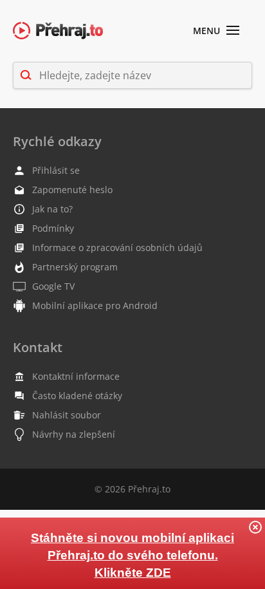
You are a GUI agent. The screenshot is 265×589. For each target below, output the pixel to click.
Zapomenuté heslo (72, 189)
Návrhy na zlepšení (73, 434)
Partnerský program (75, 267)
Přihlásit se (56, 170)
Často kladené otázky (77, 395)
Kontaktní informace (76, 376)
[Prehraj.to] (58, 31)
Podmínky (53, 228)
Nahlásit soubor (66, 415)
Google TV (53, 286)
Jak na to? (52, 209)
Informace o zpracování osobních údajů (117, 247)
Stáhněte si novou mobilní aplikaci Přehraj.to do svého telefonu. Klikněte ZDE (132, 555)
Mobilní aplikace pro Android (95, 305)
